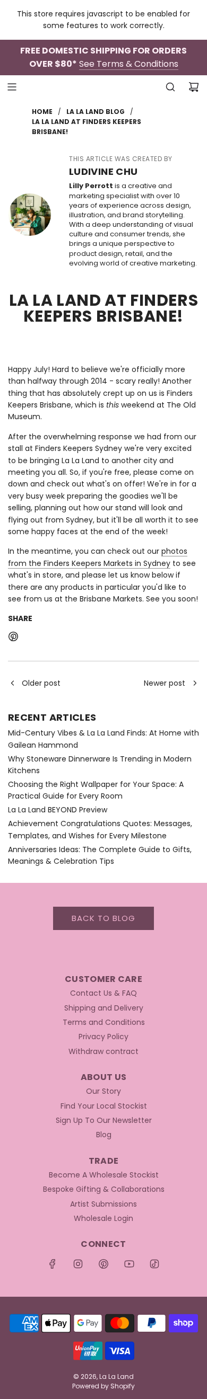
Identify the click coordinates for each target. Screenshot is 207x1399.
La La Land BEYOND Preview (57, 809)
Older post (41, 683)
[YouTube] (129, 1264)
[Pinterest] (103, 1264)
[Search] (170, 87)
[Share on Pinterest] (13, 638)
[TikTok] (154, 1264)
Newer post (164, 683)
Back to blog (103, 918)
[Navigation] (11, 87)
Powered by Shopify (103, 1386)
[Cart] (193, 87)
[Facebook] (52, 1264)
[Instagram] (78, 1264)
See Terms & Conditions (128, 64)
